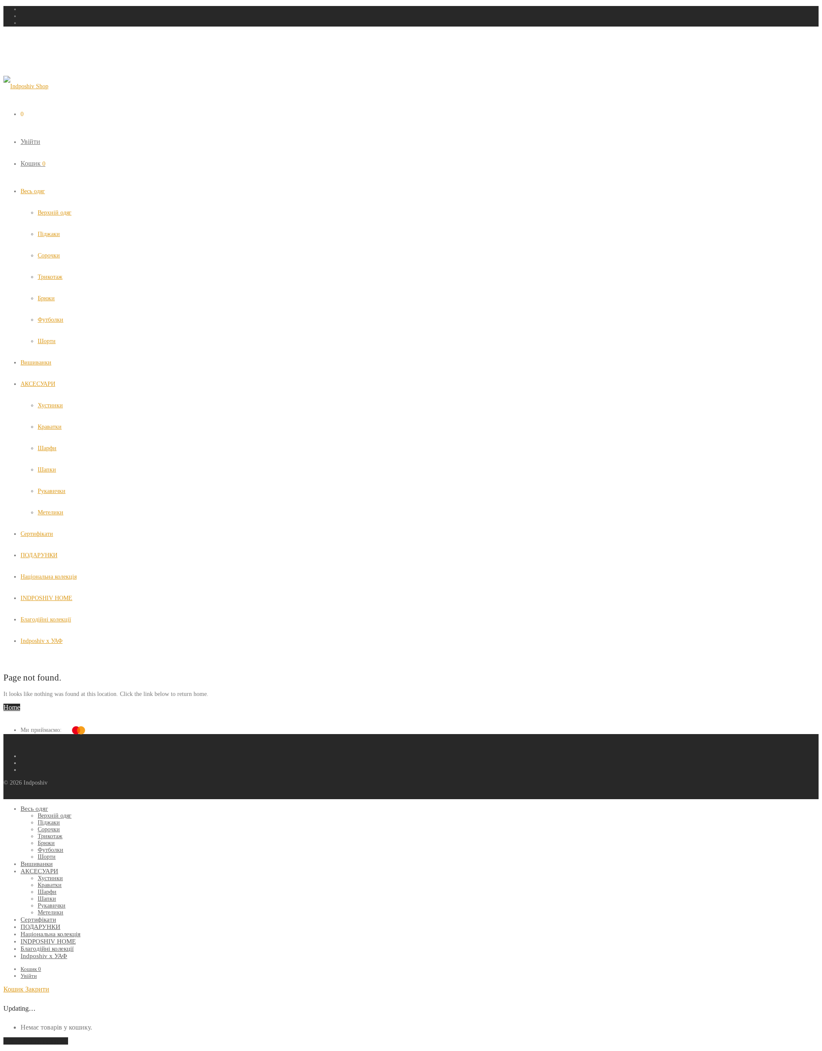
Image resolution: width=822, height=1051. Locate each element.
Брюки (46, 298)
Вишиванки (36, 362)
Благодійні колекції (46, 619)
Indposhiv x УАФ (42, 641)
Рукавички (52, 491)
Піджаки (49, 234)
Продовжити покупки (35, 1041)
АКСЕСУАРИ (38, 384)
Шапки (47, 469)
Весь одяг (33, 191)
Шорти (47, 341)
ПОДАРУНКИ (39, 555)
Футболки (50, 319)
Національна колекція (49, 576)
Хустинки (50, 405)
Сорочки (49, 255)
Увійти (30, 141)
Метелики (50, 512)
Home (11, 707)
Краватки (50, 427)
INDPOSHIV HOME (46, 598)
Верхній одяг (54, 212)
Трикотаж (50, 277)
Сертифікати (37, 534)
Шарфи (47, 448)
